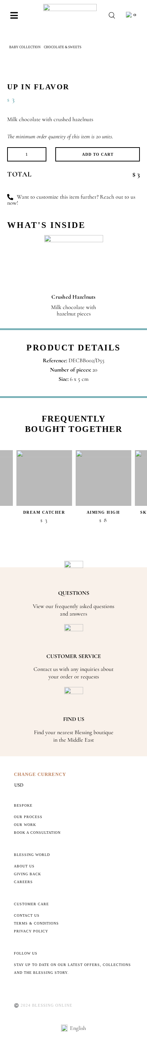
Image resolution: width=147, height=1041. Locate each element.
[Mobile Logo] (70, 6)
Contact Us (27, 915)
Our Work (25, 825)
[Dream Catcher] (44, 478)
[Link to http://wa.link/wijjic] (10, 197)
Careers (23, 882)
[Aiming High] (103, 478)
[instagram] (27, 988)
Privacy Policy (31, 931)
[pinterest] (39, 988)
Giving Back (27, 874)
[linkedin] (62, 988)
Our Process (28, 817)
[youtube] (50, 988)
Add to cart (97, 154)
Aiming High (103, 512)
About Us (24, 866)
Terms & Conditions (36, 923)
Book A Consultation (37, 833)
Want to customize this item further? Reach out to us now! (71, 200)
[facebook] (16, 988)
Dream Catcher (44, 512)
